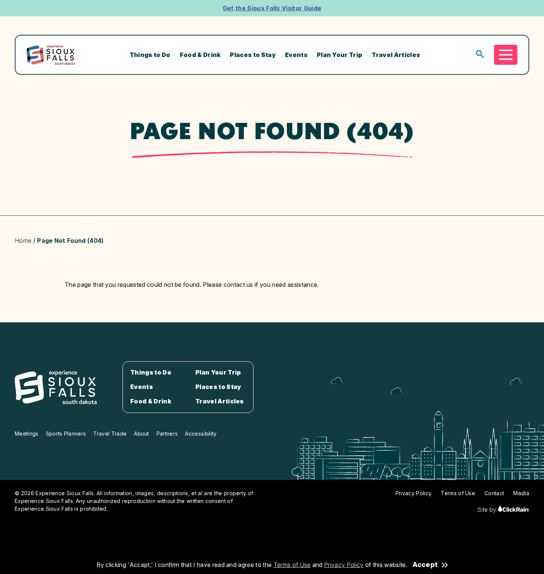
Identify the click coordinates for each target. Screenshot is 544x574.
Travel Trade (110, 433)
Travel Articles (396, 54)
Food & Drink (200, 54)
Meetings (26, 433)
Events (296, 54)
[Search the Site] (480, 54)
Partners (167, 433)
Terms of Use (292, 564)
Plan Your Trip (339, 54)
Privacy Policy (343, 564)
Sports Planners (66, 433)
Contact (494, 493)
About (141, 433)
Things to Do (150, 54)
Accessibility (200, 433)
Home (23, 240)
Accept (425, 564)
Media (521, 493)
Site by (487, 509)
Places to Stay (252, 54)
